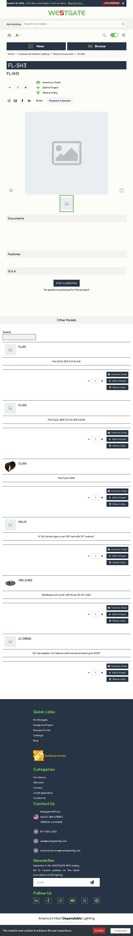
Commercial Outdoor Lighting (35, 53)
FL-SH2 (22, 404)
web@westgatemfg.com (53, 841)
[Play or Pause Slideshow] (11, 190)
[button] (66, 153)
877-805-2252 (48, 831)
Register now (74, 3)
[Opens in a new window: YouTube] (72, 901)
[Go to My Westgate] (16, 35)
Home (12, 53)
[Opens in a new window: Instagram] (60, 901)
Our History (39, 777)
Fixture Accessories (64, 53)
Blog (35, 740)
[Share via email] (16, 101)
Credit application (43, 792)
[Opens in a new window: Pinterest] (97, 901)
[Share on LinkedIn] (29, 100)
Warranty (38, 782)
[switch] (114, 35)
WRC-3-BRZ (25, 580)
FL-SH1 (22, 346)
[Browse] (90, 46)
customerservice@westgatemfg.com (59, 850)
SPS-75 (22, 521)
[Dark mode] (105, 35)
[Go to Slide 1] (67, 203)
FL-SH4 (22, 463)
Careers (37, 787)
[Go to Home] (66, 13)
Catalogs (38, 735)
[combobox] (71, 24)
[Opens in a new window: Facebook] (48, 901)
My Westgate (40, 719)
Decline (99, 930)
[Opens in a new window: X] (85, 901)
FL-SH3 (81, 53)
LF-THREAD (25, 638)
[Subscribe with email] (92, 882)
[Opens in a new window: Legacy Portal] (9, 35)
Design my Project (43, 725)
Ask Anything (14, 24)
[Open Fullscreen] (121, 190)
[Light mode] (123, 35)
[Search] (123, 24)
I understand (120, 930)
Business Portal (41, 730)
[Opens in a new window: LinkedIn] (36, 901)
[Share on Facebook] (23, 100)
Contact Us (39, 798)
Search (7, 332)
